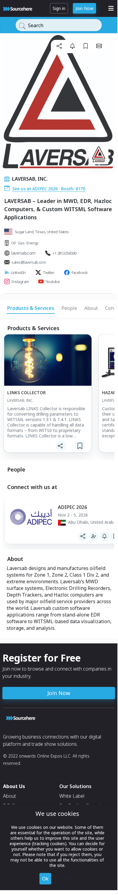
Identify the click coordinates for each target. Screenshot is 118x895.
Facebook (80, 272)
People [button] (69, 308)
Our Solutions (75, 786)
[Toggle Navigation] (111, 8)
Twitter (48, 272)
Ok (45, 878)
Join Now (84, 8)
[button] (59, 46)
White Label (71, 796)
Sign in (59, 8)
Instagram (20, 281)
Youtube (53, 281)
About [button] (91, 308)
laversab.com (23, 253)
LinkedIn (18, 272)
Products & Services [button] (30, 308)
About (9, 796)
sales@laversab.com (28, 262)
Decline (63, 878)
